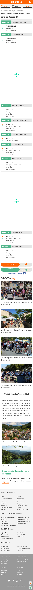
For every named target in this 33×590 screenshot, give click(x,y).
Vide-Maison (4, 523)
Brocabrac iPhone (22, 562)
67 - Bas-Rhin (4, 546)
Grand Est (4, 11)
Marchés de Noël (21, 523)
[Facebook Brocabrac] (14, 582)
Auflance (3, 502)
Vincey (2, 496)
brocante (20, 11)
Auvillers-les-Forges (6, 504)
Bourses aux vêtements (23, 521)
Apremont (3, 500)
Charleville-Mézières (6, 507)
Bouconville (4, 506)
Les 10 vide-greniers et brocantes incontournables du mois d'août (16, 303)
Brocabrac (4, 570)
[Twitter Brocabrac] (10, 582)
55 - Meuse (20, 550)
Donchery (3, 509)
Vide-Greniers (4, 521)
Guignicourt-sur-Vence (23, 504)
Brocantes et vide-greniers (8, 517)
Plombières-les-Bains (6, 498)
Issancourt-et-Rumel (22, 506)
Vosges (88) (12, 11)
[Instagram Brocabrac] (18, 582)
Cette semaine (5, 537)
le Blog (2, 574)
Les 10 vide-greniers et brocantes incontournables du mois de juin (16, 359)
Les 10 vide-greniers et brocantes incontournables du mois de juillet (16, 331)
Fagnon (19, 496)
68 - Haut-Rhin (5, 548)
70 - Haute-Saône (22, 546)
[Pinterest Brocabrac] (22, 582)
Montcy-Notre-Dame (22, 509)
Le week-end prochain (7, 538)
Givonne (19, 502)
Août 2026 (20, 533)
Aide (18, 570)
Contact (19, 574)
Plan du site (4, 563)
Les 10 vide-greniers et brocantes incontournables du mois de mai (16, 386)
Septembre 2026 (21, 535)
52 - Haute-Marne (5, 550)
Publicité (3, 572)
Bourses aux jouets (22, 519)
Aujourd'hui (4, 533)
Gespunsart (20, 498)
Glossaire (20, 572)
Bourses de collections (23, 517)
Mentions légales (5, 560)
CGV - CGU (4, 562)
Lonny (19, 507)
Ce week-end (4, 535)
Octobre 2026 (21, 537)
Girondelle (20, 500)
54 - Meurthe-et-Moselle (23, 548)
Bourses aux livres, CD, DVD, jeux (8, 525)
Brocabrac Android (22, 560)
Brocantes (4, 519)
